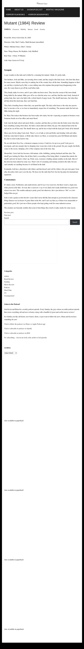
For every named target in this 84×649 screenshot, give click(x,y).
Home (8, 10)
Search (6, 218)
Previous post (8, 212)
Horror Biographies (38, 15)
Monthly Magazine (55, 10)
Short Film (7, 290)
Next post (7, 215)
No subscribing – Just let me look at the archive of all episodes (25, 337)
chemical (15, 29)
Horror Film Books (15, 15)
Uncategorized (9, 296)
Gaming (7, 282)
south (36, 29)
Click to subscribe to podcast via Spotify (18, 328)
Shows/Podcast (35, 10)
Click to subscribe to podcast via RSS (17, 333)
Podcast (7, 287)
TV (5, 293)
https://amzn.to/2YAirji (16, 60)
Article (6, 276)
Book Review (9, 279)
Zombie (42, 29)
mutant (30, 29)
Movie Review (9, 284)
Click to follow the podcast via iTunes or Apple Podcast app (24, 324)
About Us (19, 10)
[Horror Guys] (42, 3)
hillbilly (23, 29)
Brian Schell (16, 37)
